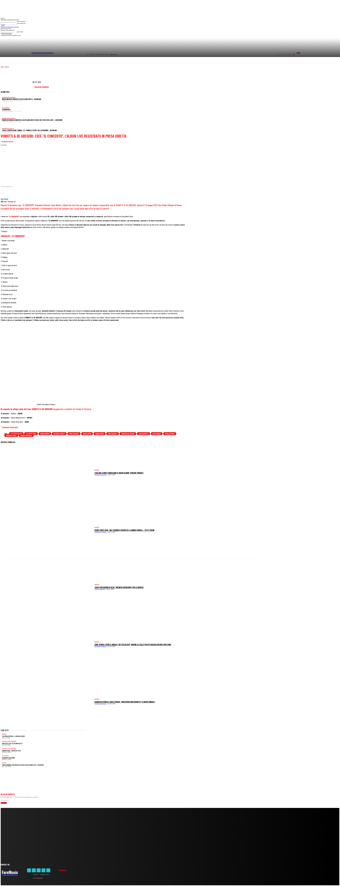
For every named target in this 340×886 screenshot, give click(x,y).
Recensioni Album (8, 128)
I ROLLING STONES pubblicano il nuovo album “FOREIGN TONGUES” (119, 473)
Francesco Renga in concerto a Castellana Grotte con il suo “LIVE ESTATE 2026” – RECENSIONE (32, 120)
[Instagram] (34, 870)
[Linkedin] (100, 192)
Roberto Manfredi (8, 111)
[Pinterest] (105, 192)
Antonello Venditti (59, 434)
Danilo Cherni (87, 434)
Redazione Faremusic (42, 87)
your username (21, 21)
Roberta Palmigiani (26, 435)
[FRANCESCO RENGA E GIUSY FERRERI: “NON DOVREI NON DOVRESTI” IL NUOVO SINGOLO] (47, 701)
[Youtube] (48, 870)
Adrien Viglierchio (8, 132)
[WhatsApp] (94, 192)
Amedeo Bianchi (44, 434)
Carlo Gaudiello (74, 434)
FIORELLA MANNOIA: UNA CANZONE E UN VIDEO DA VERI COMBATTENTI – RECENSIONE (23, 765)
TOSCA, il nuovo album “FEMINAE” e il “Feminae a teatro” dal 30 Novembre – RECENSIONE (29, 130)
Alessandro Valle (31, 434)
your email (20, 32)
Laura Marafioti (143, 434)
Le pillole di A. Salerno (9, 741)
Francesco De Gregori (127, 434)
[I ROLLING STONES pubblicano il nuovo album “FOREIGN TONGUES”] (47, 472)
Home (2, 67)
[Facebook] (84, 192)
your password (21, 23)
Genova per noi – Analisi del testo (11, 750)
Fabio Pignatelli (112, 434)
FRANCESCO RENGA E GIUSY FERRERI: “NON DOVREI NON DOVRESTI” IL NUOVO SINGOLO (124, 702)
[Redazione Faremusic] (30, 87)
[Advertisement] (33, 74)
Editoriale (5, 108)
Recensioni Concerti (9, 97)
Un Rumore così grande (8, 758)
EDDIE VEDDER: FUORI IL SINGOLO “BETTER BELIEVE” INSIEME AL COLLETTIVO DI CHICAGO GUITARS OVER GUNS (132, 644)
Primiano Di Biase (11, 435)
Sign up (3, 803)
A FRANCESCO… (6, 109)
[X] (89, 192)
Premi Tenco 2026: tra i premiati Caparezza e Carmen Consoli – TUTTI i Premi (124, 530)
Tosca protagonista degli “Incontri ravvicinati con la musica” (119, 587)
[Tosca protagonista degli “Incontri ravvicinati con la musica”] (47, 586)
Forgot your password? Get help (10, 27)
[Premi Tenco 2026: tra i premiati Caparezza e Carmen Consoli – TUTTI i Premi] (47, 529)
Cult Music (5, 755)
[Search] (294, 54)
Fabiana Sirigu (99, 434)
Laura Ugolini (156, 434)
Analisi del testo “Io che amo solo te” (12, 743)
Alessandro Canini (16, 434)
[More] (112, 192)
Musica (7, 67)
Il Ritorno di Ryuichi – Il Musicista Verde (13, 736)
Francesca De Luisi (7, 100)
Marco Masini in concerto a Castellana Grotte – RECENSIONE (21, 99)
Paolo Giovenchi (170, 434)
